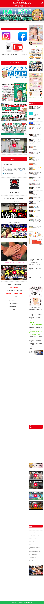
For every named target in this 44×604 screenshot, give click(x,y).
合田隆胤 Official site (22, 3)
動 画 (18, 6)
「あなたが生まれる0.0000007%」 (37, 173)
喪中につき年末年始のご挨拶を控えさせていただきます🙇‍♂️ (35, 221)
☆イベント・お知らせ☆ (34, 532)
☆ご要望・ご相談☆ (34, 535)
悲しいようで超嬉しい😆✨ (37, 211)
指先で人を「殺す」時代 (37, 119)
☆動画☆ (31, 541)
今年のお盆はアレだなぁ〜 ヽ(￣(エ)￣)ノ (37, 135)
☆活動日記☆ (32, 557)
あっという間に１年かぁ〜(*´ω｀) (37, 193)
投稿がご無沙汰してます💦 (37, 207)
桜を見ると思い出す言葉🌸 (37, 184)
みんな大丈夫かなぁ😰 (37, 215)
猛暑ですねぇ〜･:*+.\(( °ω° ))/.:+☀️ (37, 148)
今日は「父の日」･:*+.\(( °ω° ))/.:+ (37, 159)
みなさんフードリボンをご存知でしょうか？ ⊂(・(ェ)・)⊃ (35, 141)
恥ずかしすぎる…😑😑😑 (37, 168)
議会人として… (36, 164)
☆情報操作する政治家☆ (34, 551)
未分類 (31, 560)
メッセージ (21, 6)
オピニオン (28, 6)
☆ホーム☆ (15, 6)
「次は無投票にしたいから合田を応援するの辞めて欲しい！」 (35, 108)
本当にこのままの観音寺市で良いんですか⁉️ (37, 179)
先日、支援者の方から (37, 188)
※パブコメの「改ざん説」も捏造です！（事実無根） (35, 129)
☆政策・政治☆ (33, 554)
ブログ (25, 6)
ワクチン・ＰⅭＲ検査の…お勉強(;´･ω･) (37, 114)
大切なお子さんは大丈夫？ (37, 124)
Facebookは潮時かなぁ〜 (37, 227)
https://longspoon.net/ (33, 46)
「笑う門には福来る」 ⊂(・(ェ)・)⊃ (36, 153)
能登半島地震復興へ (37, 198)
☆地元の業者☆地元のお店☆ (34, 548)
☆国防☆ (31, 544)
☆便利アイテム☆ (33, 538)
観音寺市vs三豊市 (36, 202)
